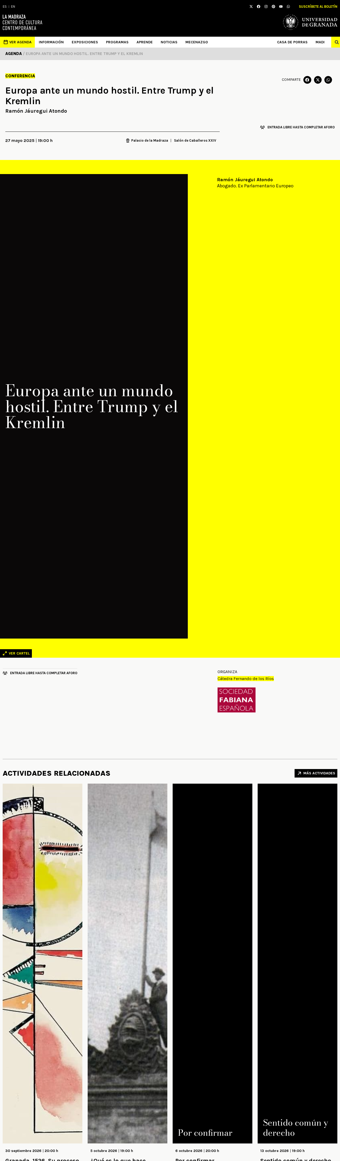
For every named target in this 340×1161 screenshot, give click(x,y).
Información (51, 42)
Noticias (169, 42)
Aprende (145, 42)
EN (13, 7)
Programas (117, 42)
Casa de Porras (292, 42)
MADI (320, 42)
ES (5, 7)
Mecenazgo (196, 42)
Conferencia (20, 75)
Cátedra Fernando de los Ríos (246, 678)
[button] (307, 80)
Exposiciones (85, 42)
